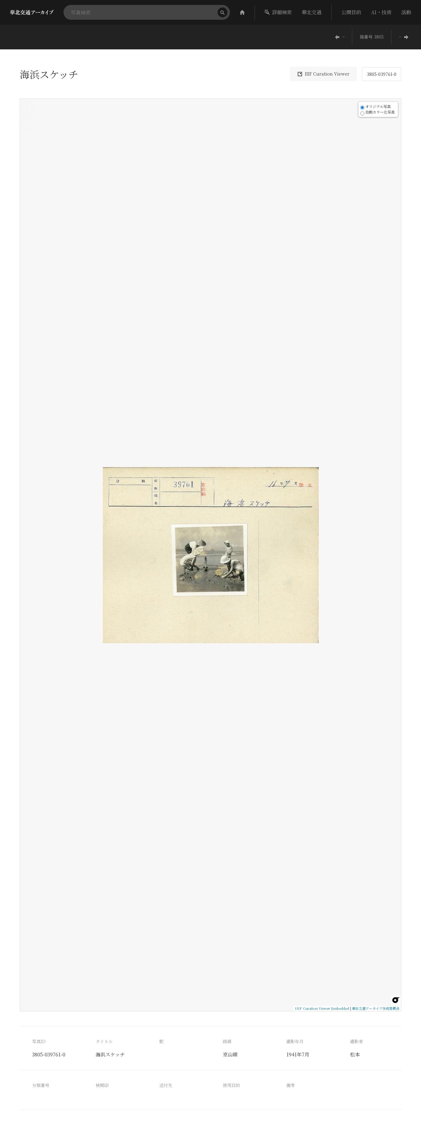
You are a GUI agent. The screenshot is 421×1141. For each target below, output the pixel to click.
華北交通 (311, 12)
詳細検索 (282, 12)
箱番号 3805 (372, 37)
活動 (406, 12)
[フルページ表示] (27, 125)
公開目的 (351, 12)
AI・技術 (381, 12)
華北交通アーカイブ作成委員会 (375, 1008)
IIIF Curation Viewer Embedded (322, 1008)
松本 (355, 1054)
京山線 (230, 1054)
